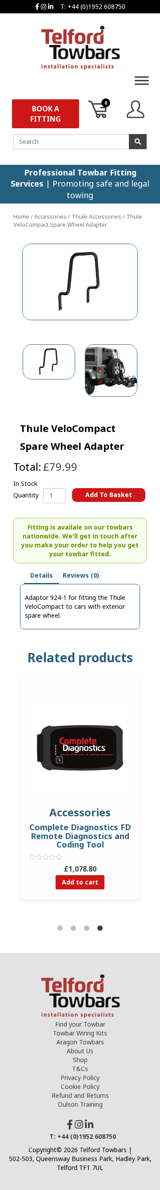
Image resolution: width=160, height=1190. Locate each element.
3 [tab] (86, 928)
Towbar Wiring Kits (80, 1033)
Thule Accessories (96, 216)
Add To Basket (108, 494)
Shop (80, 1060)
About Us (80, 1051)
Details (41, 575)
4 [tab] (100, 928)
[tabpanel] (80, 794)
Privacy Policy (80, 1077)
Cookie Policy (80, 1086)
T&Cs (80, 1068)
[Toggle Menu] (142, 80)
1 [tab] (60, 928)
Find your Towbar (80, 1024)
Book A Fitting (45, 114)
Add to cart (80, 882)
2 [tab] (73, 928)
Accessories (50, 216)
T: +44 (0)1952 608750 (92, 6)
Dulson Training (80, 1104)
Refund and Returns (80, 1095)
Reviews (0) (81, 575)
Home (21, 216)
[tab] (41, 576)
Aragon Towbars (80, 1042)
